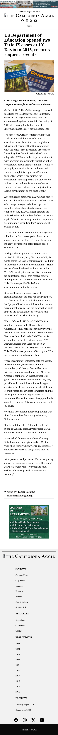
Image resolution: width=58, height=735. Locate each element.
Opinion (19, 585)
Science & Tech (22, 607)
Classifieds (20, 625)
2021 (18, 664)
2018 (18, 681)
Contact (19, 630)
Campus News (22, 575)
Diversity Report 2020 (25, 704)
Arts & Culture (22, 601)
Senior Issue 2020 (23, 709)
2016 (18, 691)
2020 (18, 670)
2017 (18, 686)
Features (19, 591)
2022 (18, 659)
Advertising (20, 620)
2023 (18, 654)
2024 (18, 648)
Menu (29, 25)
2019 (18, 675)
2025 (18, 643)
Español (19, 596)
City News (20, 580)
